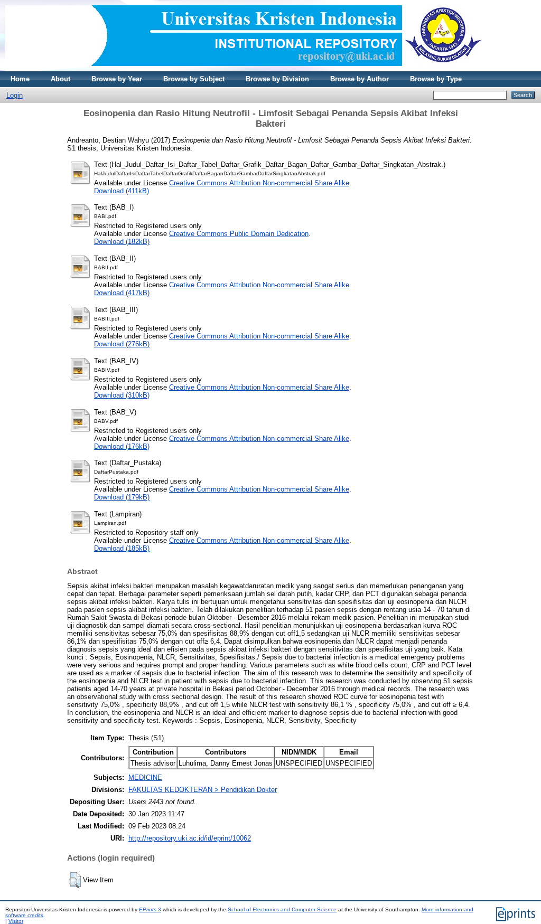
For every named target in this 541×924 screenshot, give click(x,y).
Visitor (15, 921)
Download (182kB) (122, 242)
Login (14, 95)
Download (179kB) (122, 497)
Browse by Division (277, 79)
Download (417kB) (122, 293)
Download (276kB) (122, 344)
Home (20, 79)
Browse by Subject (194, 79)
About (60, 79)
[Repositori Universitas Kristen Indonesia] (243, 69)
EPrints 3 (150, 909)
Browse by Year (116, 79)
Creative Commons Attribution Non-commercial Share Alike (259, 183)
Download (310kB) (122, 395)
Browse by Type (436, 79)
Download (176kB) (122, 446)
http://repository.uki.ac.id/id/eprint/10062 (189, 838)
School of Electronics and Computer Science (282, 909)
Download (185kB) (122, 548)
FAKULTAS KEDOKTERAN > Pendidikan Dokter (202, 790)
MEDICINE (145, 777)
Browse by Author (359, 79)
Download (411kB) (121, 191)
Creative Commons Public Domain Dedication (239, 234)
